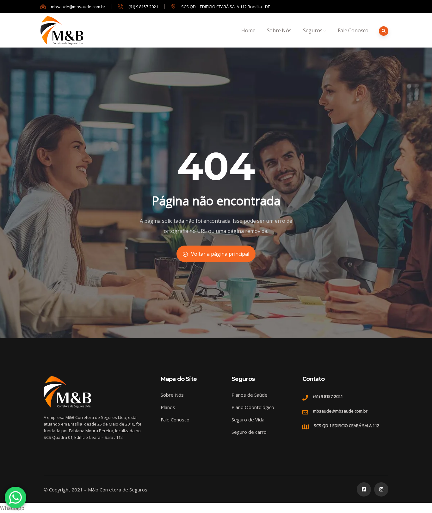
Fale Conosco (353, 30)
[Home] (61, 30)
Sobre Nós (279, 30)
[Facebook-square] (364, 489)
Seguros (313, 30)
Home (248, 30)
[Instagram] (381, 489)
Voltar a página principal (220, 253)
